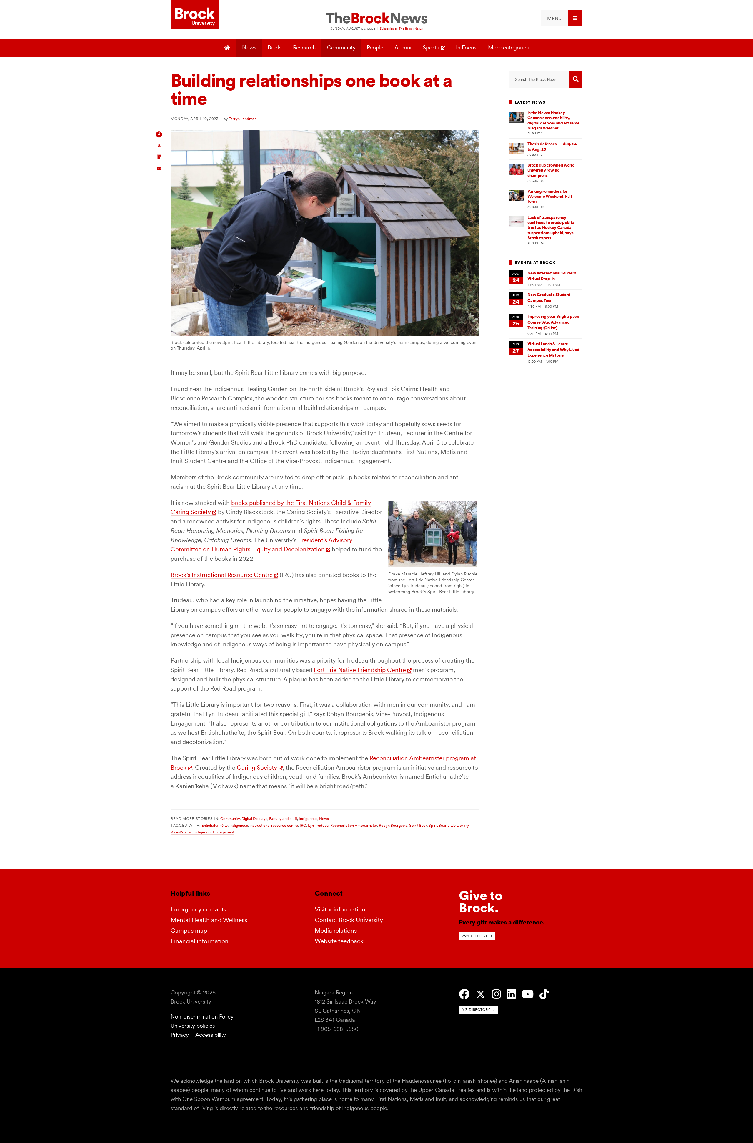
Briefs (275, 47)
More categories (508, 47)
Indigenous (308, 818)
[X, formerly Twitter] (480, 994)
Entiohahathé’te (214, 825)
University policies (193, 1025)
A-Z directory (476, 1009)
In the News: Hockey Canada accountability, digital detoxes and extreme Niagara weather (553, 120)
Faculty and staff (283, 818)
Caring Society (257, 767)
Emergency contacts (198, 909)
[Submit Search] (575, 79)
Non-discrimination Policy (202, 1016)
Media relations (336, 930)
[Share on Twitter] (159, 145)
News (249, 47)
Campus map (189, 930)
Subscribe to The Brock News (401, 28)
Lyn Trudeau (318, 825)
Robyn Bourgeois (393, 825)
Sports (431, 47)
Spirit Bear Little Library (449, 825)
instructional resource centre (274, 825)
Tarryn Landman (242, 118)
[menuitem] (561, 18)
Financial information (200, 941)
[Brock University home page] (195, 15)
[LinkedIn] (511, 994)
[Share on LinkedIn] (159, 156)
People (375, 47)
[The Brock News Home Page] (376, 18)
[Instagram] (496, 994)
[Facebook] (464, 994)
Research (304, 47)
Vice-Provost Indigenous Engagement (202, 832)
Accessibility (210, 1034)
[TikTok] (544, 994)
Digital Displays (254, 818)
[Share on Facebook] (159, 134)
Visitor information (340, 909)
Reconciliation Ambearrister (353, 825)
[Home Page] (228, 48)
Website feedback (339, 941)
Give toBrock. (480, 902)
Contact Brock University (349, 920)
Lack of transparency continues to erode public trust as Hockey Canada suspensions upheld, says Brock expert (550, 227)
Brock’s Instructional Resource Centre (222, 574)
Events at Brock (535, 262)
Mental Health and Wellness (209, 920)
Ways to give (475, 936)
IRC (303, 825)
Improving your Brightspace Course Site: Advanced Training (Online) (553, 322)
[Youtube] (528, 994)
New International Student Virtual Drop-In (551, 275)
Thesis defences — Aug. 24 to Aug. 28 (552, 146)
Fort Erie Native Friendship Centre (360, 669)
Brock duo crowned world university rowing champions (551, 170)
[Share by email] (159, 167)
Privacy (180, 1034)
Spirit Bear (418, 825)
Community (341, 47)
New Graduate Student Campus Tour (548, 297)
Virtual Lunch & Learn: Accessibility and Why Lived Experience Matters (553, 349)
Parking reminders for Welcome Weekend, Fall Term (549, 196)
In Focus (466, 47)
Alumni (402, 47)
